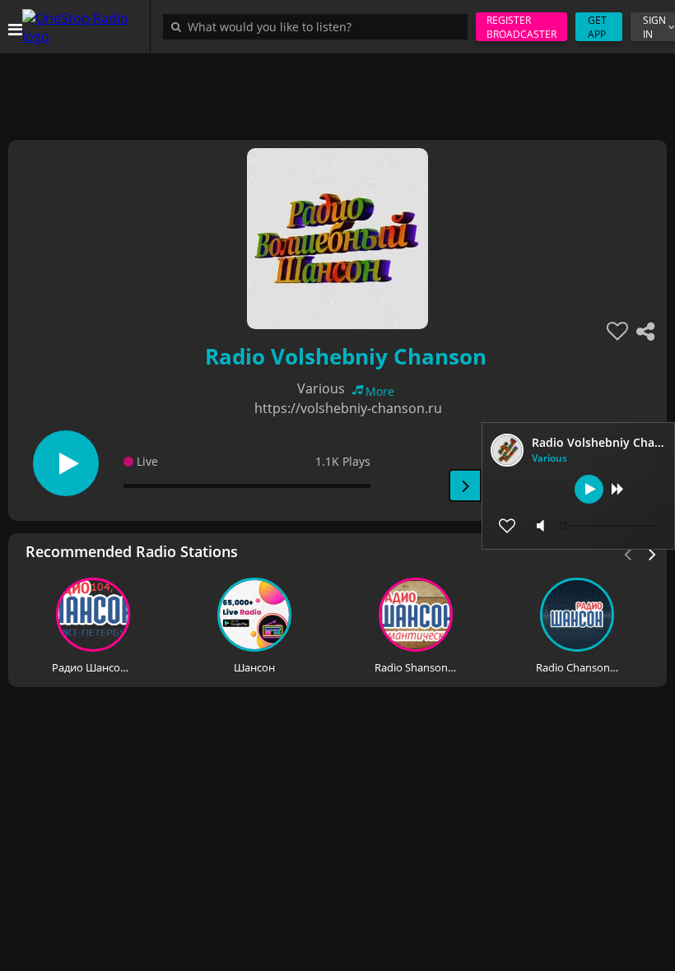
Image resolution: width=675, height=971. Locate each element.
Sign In (654, 27)
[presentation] (652, 553)
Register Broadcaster (521, 27)
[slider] (609, 526)
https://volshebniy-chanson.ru (348, 408)
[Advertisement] (337, 90)
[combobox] (319, 26)
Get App (597, 27)
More (379, 391)
